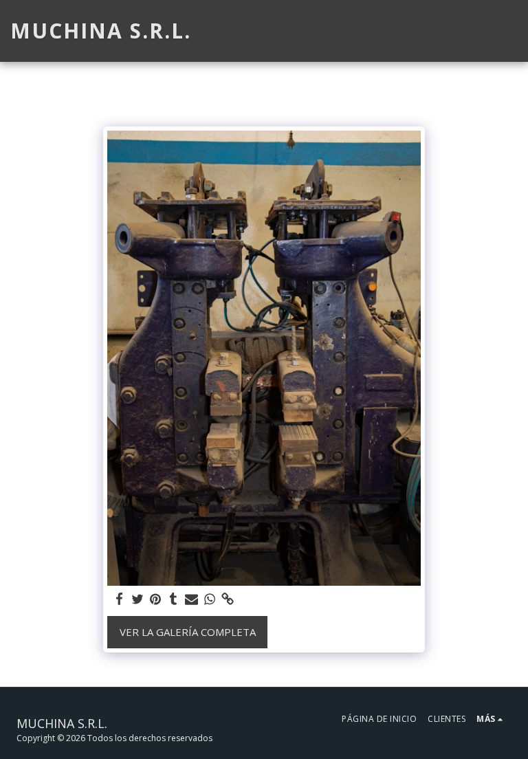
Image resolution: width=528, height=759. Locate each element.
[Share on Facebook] (119, 599)
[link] (227, 599)
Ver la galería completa (188, 632)
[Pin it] (155, 599)
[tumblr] (173, 599)
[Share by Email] (191, 599)
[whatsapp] (209, 599)
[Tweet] (137, 599)
